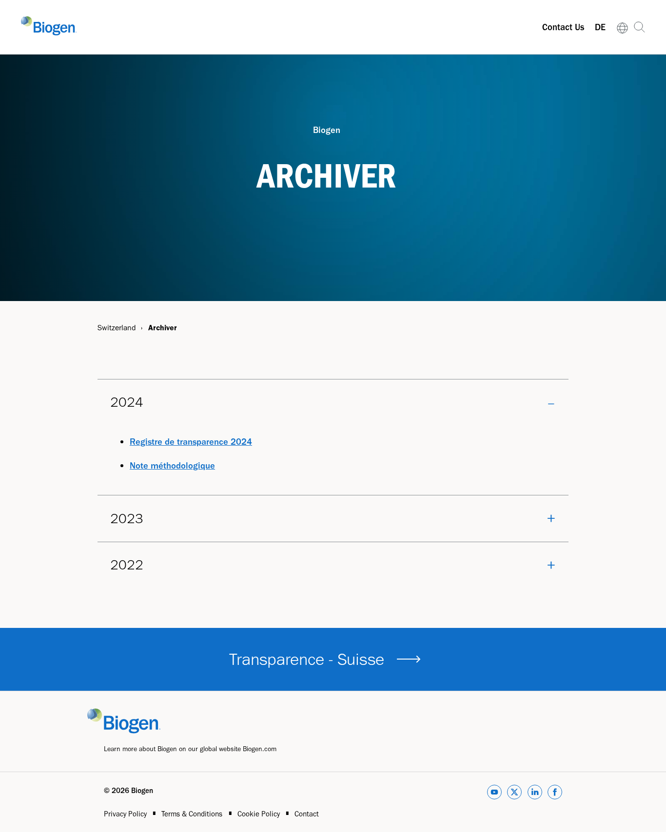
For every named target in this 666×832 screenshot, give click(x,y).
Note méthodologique (172, 465)
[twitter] (514, 794)
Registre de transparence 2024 (191, 441)
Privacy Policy (126, 813)
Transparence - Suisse (306, 659)
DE (600, 27)
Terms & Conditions (192, 813)
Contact (306, 813)
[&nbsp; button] (409, 659)
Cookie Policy (259, 813)
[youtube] (494, 794)
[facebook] (555, 794)
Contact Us (563, 27)
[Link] (622, 27)
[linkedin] (535, 794)
